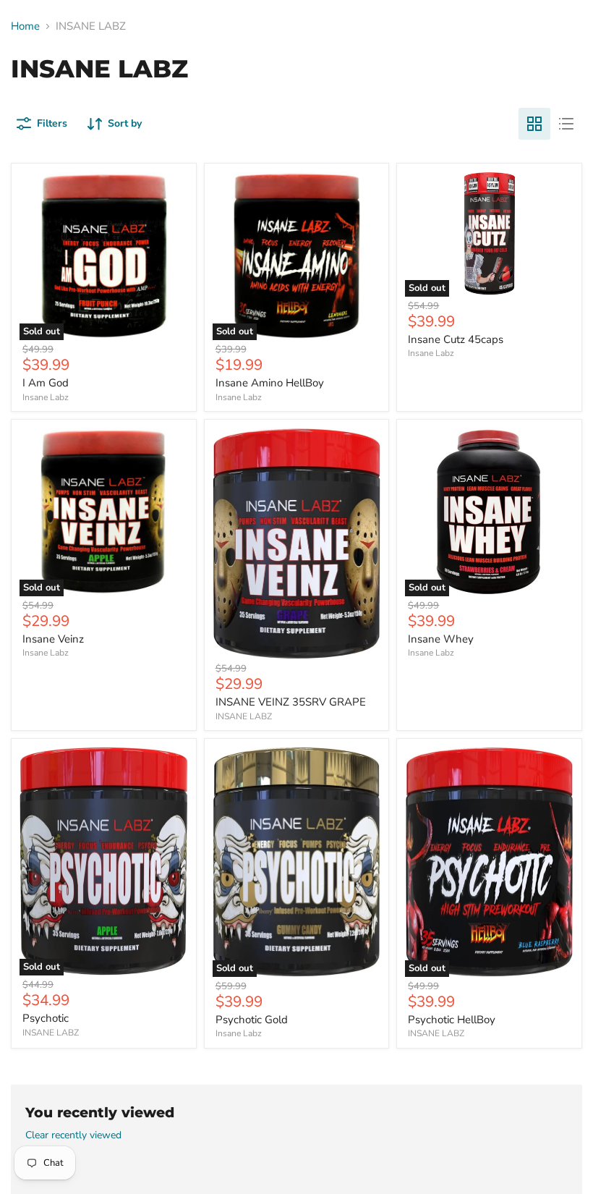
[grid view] (534, 124)
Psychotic (45, 1018)
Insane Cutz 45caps (455, 339)
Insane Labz (45, 397)
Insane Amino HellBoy (270, 383)
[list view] (566, 124)
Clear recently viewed (73, 1135)
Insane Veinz (53, 639)
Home (25, 26)
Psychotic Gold (252, 1019)
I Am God (45, 383)
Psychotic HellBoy (451, 1019)
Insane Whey (441, 639)
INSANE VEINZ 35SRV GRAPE (291, 702)
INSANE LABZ (244, 716)
